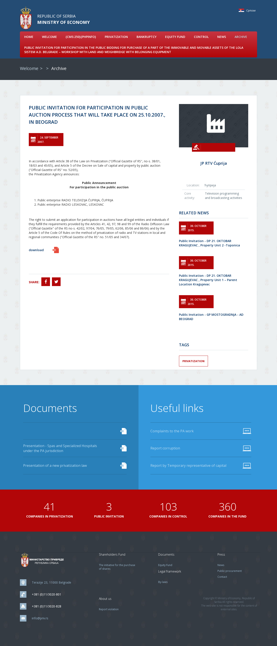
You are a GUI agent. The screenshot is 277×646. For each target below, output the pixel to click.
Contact (222, 577)
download (36, 250)
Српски (242, 10)
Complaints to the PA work (172, 431)
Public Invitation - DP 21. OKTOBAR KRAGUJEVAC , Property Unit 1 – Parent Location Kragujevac (208, 279)
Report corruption (165, 448)
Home (28, 37)
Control (201, 37)
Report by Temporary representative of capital (188, 465)
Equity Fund (175, 37)
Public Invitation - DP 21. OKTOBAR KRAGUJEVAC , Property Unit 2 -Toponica (209, 243)
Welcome (49, 37)
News (221, 37)
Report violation (109, 609)
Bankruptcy (146, 37)
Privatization (116, 37)
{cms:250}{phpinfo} (81, 37)
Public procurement (229, 571)
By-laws (162, 582)
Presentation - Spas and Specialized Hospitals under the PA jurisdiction (60, 448)
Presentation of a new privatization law (55, 465)
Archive (241, 37)
